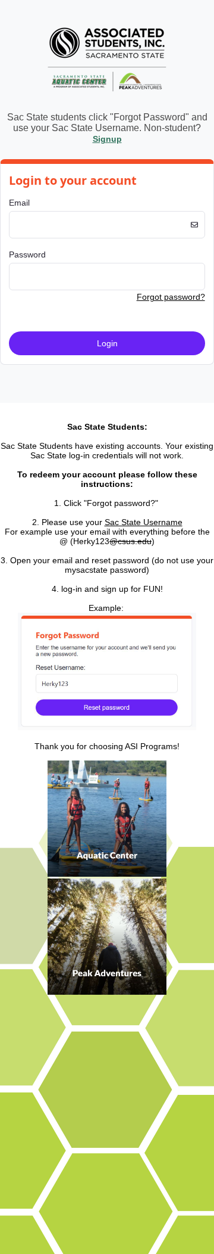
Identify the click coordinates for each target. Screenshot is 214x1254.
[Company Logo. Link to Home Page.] (107, 98)
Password (27, 254)
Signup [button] (107, 139)
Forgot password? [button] (171, 297)
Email (19, 202)
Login (107, 343)
